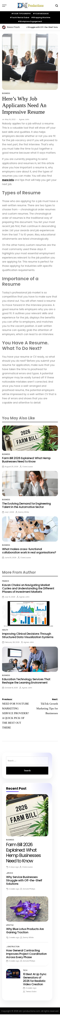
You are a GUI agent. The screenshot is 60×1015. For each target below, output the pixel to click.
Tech (25, 970)
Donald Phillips (29, 889)
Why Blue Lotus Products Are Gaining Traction (25, 930)
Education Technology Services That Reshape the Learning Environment (26, 681)
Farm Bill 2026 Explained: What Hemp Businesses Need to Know (26, 459)
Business (6, 93)
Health (5, 630)
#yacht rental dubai (19, 17)
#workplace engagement (30, 21)
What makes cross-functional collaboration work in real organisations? (29, 550)
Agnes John (24, 119)
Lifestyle (10, 925)
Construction (12, 946)
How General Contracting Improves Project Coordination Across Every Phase (26, 953)
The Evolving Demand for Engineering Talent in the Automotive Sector (26, 505)
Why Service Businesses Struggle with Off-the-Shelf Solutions (28, 27)
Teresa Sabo (31, 991)
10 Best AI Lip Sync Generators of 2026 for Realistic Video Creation (34, 979)
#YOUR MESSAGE (41, 13)
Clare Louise (27, 466)
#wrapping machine (40, 17)
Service (9, 873)
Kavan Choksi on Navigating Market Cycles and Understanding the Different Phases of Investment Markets (28, 588)
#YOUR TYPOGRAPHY (21, 13)
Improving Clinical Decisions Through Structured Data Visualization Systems (27, 635)
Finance (5, 581)
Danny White (23, 512)
